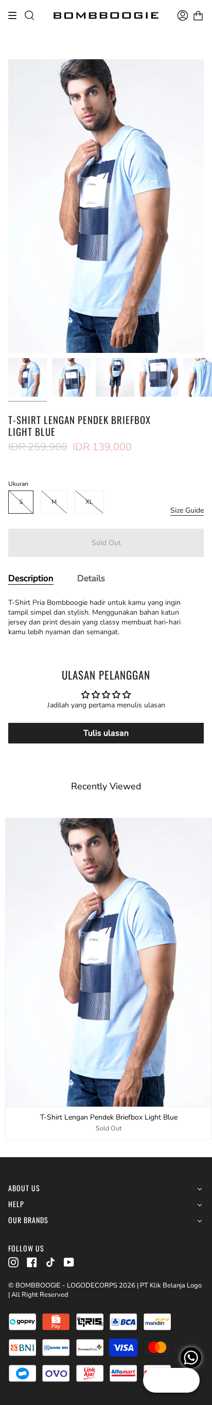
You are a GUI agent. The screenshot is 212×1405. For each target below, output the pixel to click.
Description (31, 578)
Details (91, 578)
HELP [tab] (16, 1204)
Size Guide (187, 510)
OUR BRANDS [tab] (28, 1220)
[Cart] (198, 15)
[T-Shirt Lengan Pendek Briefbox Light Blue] (27, 377)
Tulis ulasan (106, 733)
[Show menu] (16, 15)
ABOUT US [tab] (24, 1188)
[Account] (182, 15)
